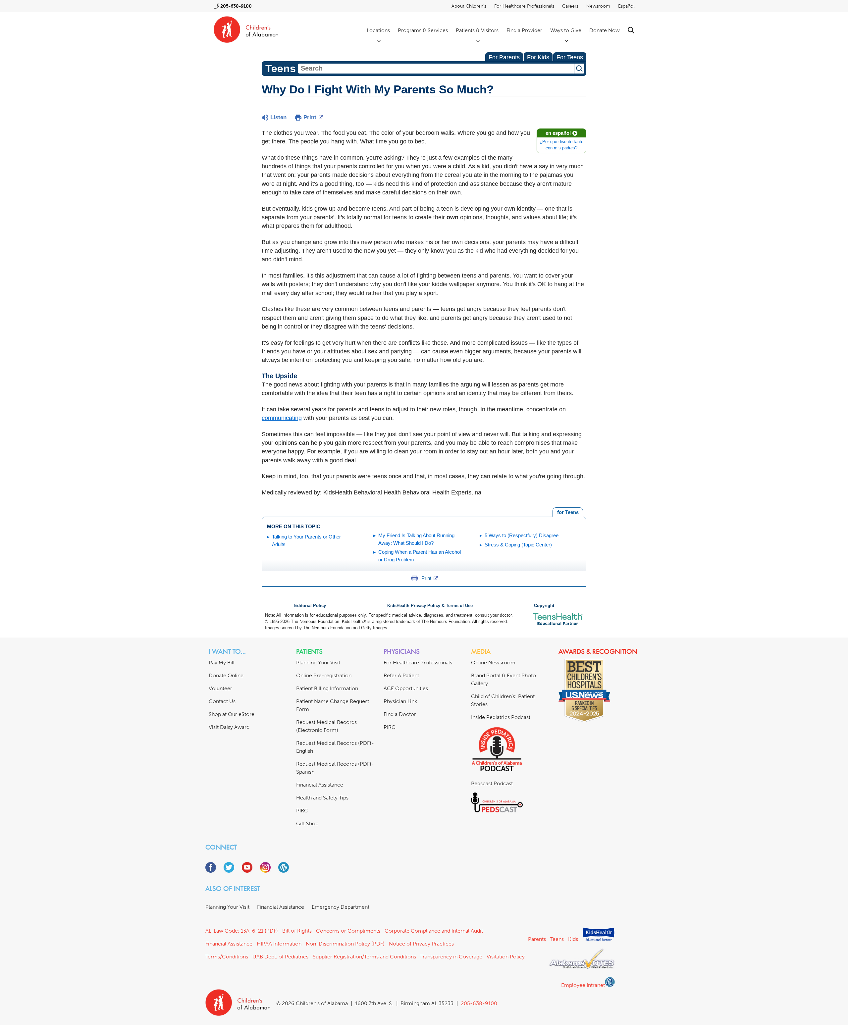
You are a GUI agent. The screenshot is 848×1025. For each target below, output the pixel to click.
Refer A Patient (401, 675)
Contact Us (222, 701)
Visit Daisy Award (229, 727)
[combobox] (436, 69)
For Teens (569, 57)
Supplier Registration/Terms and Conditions (364, 956)
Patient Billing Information (327, 688)
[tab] (568, 512)
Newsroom (598, 6)
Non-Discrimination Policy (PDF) (345, 944)
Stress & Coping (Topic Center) (518, 544)
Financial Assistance (319, 785)
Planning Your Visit (318, 662)
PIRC (302, 810)
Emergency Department (340, 907)
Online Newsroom (493, 662)
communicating (282, 418)
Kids (573, 939)
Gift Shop (307, 823)
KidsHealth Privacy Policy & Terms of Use (430, 605)
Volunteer (220, 688)
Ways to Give (565, 30)
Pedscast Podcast (492, 783)
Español (626, 6)
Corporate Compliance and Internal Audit (434, 931)
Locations (378, 30)
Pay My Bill (222, 662)
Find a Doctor (400, 714)
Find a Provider (524, 30)
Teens (557, 939)
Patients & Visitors (477, 30)
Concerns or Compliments (348, 931)
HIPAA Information (279, 944)
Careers (570, 6)
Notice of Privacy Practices (421, 944)
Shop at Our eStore (231, 714)
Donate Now (604, 30)
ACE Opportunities (406, 688)
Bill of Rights (297, 931)
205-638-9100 (236, 6)
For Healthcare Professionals (524, 6)
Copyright (544, 605)
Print (309, 117)
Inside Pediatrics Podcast (500, 717)
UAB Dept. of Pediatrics (280, 956)
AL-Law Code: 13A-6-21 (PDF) (241, 931)
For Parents (504, 57)
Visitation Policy (506, 956)
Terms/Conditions (226, 956)
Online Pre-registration (323, 675)
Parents (537, 939)
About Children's (468, 6)
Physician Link (400, 701)
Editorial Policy (310, 605)
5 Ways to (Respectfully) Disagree (521, 535)
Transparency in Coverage (451, 956)
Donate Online (226, 675)
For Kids (538, 57)
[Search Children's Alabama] (631, 30)
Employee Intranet (583, 985)
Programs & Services (423, 30)
